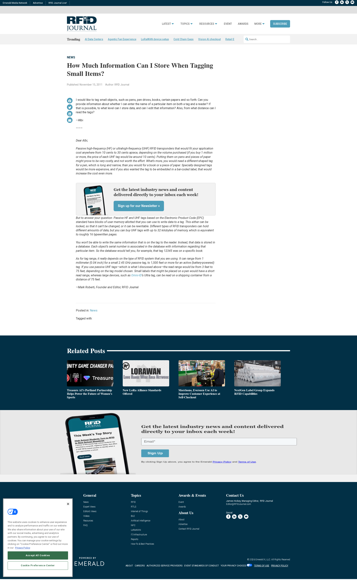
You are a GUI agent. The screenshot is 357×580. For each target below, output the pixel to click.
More (258, 24)
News (71, 57)
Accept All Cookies (38, 555)
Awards (243, 24)
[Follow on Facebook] (337, 2)
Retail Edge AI (233, 39)
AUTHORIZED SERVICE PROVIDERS (164, 565)
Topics (185, 24)
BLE (133, 516)
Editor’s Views (90, 511)
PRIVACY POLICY (279, 565)
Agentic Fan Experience (122, 39)
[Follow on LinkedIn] (342, 2)
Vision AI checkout (209, 39)
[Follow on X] (347, 2)
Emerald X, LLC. (263, 559)
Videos (86, 516)
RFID (133, 502)
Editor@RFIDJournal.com (238, 504)
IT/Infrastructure (139, 535)
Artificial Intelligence (140, 521)
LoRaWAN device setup (155, 39)
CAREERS (140, 565)
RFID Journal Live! (58, 3)
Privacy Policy (22, 547)
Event (228, 24)
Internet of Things (139, 511)
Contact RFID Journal (188, 529)
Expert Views (89, 507)
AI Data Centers (94, 39)
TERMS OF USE (261, 565)
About (181, 519)
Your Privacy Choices (233, 565)
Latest (166, 24)
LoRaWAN (136, 530)
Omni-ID (136, 275)
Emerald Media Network (15, 3)
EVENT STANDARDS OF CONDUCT (201, 565)
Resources (206, 24)
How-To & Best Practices (142, 544)
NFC (133, 525)
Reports (134, 539)
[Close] (68, 504)
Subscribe (280, 23)
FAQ (85, 525)
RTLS (133, 507)
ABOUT (129, 565)
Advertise (38, 3)
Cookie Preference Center (38, 565)
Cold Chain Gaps (183, 39)
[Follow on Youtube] (352, 2)
